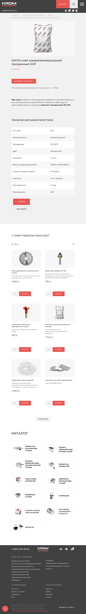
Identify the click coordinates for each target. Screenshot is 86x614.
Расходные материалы (33, 15)
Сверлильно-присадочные (21, 577)
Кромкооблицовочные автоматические (26, 569)
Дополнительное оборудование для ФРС (26, 563)
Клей (50, 15)
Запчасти (49, 569)
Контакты (15, 589)
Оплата (48, 597)
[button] (21, 209)
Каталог (15, 15)
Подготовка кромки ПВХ (20, 574)
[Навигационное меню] (82, 4)
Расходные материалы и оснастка (58, 566)
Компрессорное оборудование (57, 563)
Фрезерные (16, 580)
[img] (54, 11)
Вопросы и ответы (18, 591)
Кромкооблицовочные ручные (23, 566)
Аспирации (49, 560)
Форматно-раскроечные (21, 561)
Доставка (49, 594)
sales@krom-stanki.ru (66, 607)
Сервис (48, 591)
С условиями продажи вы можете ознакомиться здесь (30, 610)
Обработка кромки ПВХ (20, 572)
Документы (16, 594)
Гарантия (49, 589)
